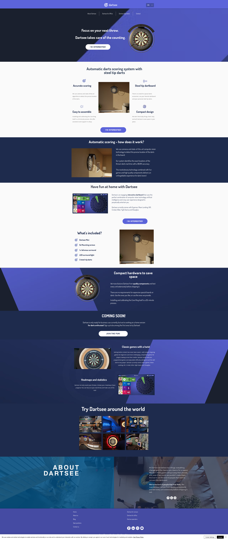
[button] (90, 424)
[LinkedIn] (133, 528)
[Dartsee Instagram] (137, 528)
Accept (220, 537)
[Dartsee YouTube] (142, 528)
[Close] (226, 537)
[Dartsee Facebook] (129, 528)
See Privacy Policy (138, 537)
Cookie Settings (209, 537)
